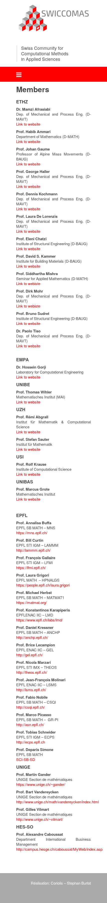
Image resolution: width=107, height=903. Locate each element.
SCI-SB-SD (25, 759)
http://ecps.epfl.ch (30, 742)
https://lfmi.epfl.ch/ (31, 567)
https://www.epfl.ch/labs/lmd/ (39, 619)
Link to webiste (28, 283)
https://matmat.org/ (31, 602)
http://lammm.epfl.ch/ (33, 550)
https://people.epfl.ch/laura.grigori (43, 585)
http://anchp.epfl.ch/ (32, 637)
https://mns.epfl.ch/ (31, 532)
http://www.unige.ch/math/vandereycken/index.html (57, 801)
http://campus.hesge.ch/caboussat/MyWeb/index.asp (59, 849)
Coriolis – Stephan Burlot (70, 883)
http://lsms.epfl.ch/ (31, 689)
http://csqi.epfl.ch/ (30, 707)
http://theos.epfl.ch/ (31, 672)
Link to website (28, 124)
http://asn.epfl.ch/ (30, 724)
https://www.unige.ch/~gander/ (40, 784)
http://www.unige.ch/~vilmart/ (39, 819)
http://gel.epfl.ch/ (29, 654)
